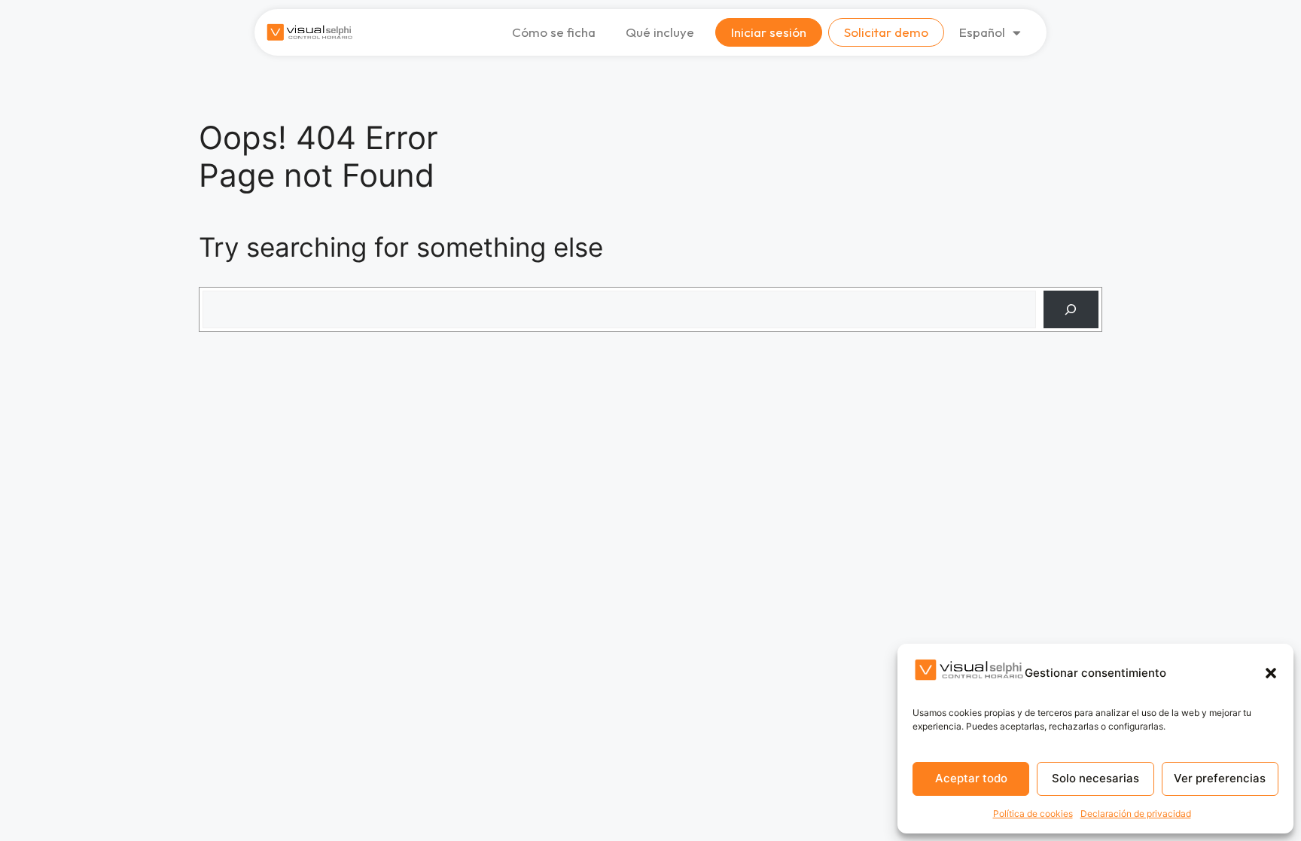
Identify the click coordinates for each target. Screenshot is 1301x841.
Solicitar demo (886, 32)
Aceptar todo (971, 778)
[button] (1270, 673)
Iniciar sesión (768, 32)
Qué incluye (660, 32)
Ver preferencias (1220, 778)
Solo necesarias (1095, 778)
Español (982, 32)
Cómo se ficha (554, 32)
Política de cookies (1033, 813)
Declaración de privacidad (1135, 813)
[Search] (1071, 310)
